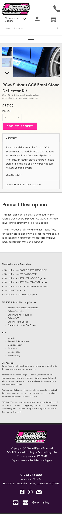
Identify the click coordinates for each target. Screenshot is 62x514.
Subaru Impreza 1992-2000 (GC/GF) (20, 274)
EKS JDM (11, 452)
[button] (55, 51)
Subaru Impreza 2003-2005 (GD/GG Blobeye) (25, 282)
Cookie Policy (14, 352)
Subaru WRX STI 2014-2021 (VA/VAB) (20, 294)
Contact (11, 338)
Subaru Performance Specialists (23, 307)
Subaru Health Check (18, 322)
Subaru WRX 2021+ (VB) (14, 290)
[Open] (31, 40)
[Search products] (57, 28)
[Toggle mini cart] (54, 19)
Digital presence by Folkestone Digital (32, 460)
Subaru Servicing (16, 311)
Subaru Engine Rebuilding (20, 315)
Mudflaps (35, 95)
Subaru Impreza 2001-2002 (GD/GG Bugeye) (25, 278)
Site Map (12, 348)
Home (5, 95)
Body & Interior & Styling (19, 95)
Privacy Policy (14, 355)
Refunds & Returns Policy (19, 341)
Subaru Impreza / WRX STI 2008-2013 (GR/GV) (25, 270)
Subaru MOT (14, 318)
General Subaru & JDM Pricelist (22, 325)
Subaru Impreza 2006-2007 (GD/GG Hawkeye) (26, 286)
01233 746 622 (31, 475)
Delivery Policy (15, 345)
